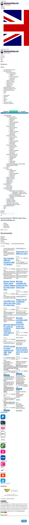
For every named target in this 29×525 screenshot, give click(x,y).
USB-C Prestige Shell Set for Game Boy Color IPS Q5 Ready (10, 368)
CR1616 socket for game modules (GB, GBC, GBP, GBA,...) (9, 350)
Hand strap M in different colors (21, 302)
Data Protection (20, 405)
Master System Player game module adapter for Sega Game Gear (10, 285)
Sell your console (20, 375)
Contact (18, 390)
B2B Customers (20, 394)
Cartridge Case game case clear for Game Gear (10, 303)
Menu (7, 49)
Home (5, 223)
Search (2, 54)
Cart (2, 60)
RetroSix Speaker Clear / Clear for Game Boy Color (9, 403)
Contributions (19, 395)
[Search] (1, 215)
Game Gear (6, 225)
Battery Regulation (20, 408)
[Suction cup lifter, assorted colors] (22, 386)
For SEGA (6, 224)
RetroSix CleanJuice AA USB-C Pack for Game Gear (22, 367)
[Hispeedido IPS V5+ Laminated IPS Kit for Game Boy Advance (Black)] (10, 391)
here (26, 335)
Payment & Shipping (21, 391)
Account (3, 56)
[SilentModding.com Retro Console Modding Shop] (10, 5)
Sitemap (18, 397)
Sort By (2, 243)
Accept (2, 512)
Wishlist (3, 57)
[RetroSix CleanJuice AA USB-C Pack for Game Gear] (22, 372)
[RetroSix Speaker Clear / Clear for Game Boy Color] (10, 408)
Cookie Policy (19, 406)
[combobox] (7, 213)
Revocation (18, 403)
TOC (17, 402)
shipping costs (19, 269)
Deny (5, 512)
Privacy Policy (20, 511)
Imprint (17, 393)
